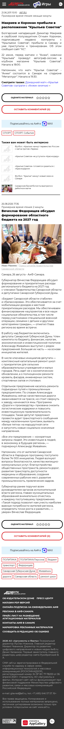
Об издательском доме (18, 598)
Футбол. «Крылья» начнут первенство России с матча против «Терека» (37, 147)
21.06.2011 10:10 (9, 12)
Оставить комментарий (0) (32, 109)
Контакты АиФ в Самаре (18, 622)
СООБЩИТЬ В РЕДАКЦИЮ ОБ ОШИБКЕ (25, 631)
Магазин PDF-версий (16, 602)
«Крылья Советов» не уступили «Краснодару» (37, 156)
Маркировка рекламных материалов (27, 627)
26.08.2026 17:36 (10, 203)
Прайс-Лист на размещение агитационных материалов (21, 617)
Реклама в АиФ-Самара (17, 611)
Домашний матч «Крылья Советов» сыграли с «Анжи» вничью (30, 84)
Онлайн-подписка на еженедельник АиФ (30, 607)
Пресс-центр (45, 598)
